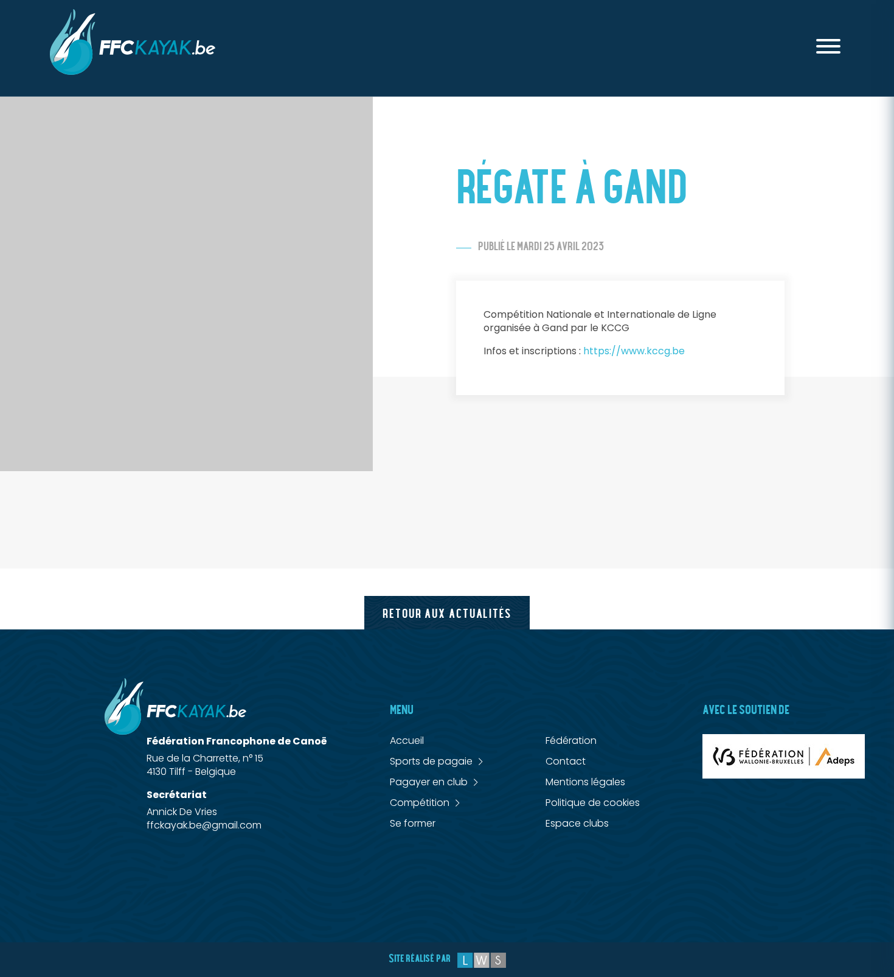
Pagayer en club (429, 782)
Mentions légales (585, 782)
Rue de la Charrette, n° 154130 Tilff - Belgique (205, 765)
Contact (566, 761)
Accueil (407, 741)
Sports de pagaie (431, 761)
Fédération (571, 741)
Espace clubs (577, 823)
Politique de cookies (593, 803)
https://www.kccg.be (634, 351)
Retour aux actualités (447, 614)
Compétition (419, 803)
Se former (412, 823)
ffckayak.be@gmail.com (204, 825)
